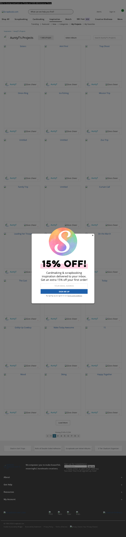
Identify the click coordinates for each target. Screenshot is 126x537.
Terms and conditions (74, 296)
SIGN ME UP (64, 291)
